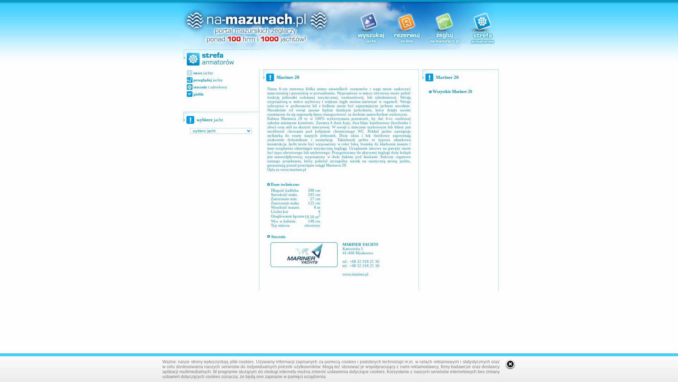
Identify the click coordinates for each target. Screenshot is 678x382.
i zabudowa (210, 87)
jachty (203, 73)
